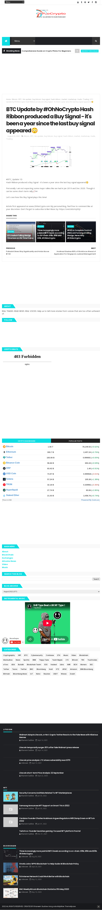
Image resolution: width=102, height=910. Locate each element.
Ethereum (11, 452)
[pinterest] (85, 2)
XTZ (57, 669)
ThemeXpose (70, 906)
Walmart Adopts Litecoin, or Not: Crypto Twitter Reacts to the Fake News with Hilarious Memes (58, 736)
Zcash (72, 674)
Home (8, 99)
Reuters (47, 674)
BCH (75, 664)
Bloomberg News (20, 674)
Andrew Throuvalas (79, 51)
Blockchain (83, 655)
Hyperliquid (12, 490)
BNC (31, 669)
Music (5, 567)
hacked (54, 664)
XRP (8, 468)
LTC (67, 660)
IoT (31, 674)
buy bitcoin (37, 99)
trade (80, 99)
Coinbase (50, 655)
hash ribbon (55, 99)
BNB (34, 660)
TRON (9, 484)
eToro (5, 664)
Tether (9, 457)
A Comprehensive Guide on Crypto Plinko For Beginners (34, 51)
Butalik (21, 664)
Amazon (73, 669)
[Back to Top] (98, 906)
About (5, 551)
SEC (91, 664)
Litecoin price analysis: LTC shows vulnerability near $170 (44, 760)
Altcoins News (9, 561)
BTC (20, 99)
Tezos (14, 669)
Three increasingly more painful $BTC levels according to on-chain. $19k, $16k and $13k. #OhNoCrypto (50, 234)
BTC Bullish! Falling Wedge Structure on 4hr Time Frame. (20, 236)
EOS (45, 664)
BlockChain (8, 554)
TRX (82, 660)
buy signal (46, 99)
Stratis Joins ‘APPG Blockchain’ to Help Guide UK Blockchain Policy (49, 863)
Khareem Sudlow (41, 906)
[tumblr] (81, 2)
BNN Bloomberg (86, 669)
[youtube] (77, 2)
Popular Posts (75, 441)
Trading (86, 99)
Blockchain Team (34, 664)
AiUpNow (60, 906)
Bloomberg (41, 669)
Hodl (51, 669)
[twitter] (88, 2)
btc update (27, 99)
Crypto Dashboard (26, 441)
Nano (38, 674)
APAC (64, 669)
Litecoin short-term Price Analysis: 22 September (41, 773)
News (18, 660)
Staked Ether (12, 495)
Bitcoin (14, 99)
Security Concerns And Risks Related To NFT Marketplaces (45, 793)
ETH (58, 655)
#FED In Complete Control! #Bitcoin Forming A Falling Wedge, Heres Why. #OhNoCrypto (79, 234)
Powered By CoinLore (90, 500)
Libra (62, 664)
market (64, 99)
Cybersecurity (37, 655)
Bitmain (6, 674)
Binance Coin (13, 463)
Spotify (26, 660)
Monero (83, 664)
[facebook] (92, 2)
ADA (13, 664)
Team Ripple (57, 660)
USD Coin (11, 473)
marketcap (72, 99)
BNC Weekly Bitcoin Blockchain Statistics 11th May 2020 (44, 889)
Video (5, 564)
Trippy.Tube (44, 660)
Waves (64, 674)
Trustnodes (92, 660)
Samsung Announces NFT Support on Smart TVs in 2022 (44, 805)
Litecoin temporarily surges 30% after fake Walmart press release (49, 747)
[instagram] (95, 2)
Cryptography (9, 655)
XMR (68, 664)
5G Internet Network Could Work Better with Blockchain (44, 876)
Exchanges (7, 558)
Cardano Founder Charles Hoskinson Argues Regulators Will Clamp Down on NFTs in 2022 (57, 819)
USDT (55, 674)
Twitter (24, 669)
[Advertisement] (51, 28)
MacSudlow (7, 660)
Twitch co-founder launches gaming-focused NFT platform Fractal (49, 831)
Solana (9, 479)
